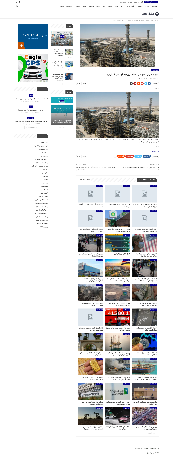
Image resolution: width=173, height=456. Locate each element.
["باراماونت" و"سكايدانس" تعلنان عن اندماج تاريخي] (90, 342)
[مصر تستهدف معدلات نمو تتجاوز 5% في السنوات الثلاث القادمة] (117, 268)
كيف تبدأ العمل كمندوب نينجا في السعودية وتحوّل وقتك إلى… (31, 121)
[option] (62, 111)
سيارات (110, 6)
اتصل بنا (130, 2)
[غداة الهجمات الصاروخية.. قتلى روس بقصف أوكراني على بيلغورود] (117, 366)
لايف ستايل (77, 6)
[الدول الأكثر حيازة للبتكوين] (117, 243)
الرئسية (154, 6)
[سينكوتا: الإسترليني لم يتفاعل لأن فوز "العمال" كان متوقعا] (90, 218)
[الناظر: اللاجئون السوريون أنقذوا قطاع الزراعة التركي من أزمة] (144, 193)
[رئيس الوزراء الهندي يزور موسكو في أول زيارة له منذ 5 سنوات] (144, 218)
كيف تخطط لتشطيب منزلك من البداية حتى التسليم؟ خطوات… (31, 99)
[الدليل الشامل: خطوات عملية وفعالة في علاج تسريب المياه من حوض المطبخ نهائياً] (62, 38)
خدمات (62, 36)
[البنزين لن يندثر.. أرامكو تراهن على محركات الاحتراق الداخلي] (117, 292)
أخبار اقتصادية (154, 70)
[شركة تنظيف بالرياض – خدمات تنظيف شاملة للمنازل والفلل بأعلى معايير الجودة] (69, 64)
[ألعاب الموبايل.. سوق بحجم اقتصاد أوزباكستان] (117, 193)
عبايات (46, 179)
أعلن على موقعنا (138, 2)
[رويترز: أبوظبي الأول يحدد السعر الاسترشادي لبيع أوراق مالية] (90, 268)
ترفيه (122, 6)
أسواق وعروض (130, 6)
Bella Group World (42, 220)
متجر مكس (44, 186)
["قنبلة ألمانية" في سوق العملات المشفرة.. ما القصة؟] (144, 342)
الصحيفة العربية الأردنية (41, 200)
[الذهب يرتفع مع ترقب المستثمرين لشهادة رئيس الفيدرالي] (90, 366)
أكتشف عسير (44, 193)
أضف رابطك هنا (43, 142)
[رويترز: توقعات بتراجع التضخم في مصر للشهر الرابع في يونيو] (144, 416)
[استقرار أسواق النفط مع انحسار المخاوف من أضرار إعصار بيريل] (90, 416)
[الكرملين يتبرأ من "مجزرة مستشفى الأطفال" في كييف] (90, 292)
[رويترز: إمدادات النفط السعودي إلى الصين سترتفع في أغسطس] (117, 342)
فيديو (84, 6)
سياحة (116, 6)
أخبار (148, 6)
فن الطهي (91, 6)
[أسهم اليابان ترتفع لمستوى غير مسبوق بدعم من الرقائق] (117, 317)
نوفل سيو (45, 173)
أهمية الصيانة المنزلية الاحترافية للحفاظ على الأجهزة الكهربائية (57, 76)
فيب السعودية (44, 189)
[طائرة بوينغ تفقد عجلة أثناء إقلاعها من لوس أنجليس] (144, 391)
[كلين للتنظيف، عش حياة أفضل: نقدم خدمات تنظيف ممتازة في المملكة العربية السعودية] (62, 111)
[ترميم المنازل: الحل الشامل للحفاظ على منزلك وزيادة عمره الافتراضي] (69, 52)
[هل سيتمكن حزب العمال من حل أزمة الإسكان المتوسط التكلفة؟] (144, 268)
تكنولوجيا (140, 6)
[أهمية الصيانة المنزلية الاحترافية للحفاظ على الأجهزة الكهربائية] (69, 76)
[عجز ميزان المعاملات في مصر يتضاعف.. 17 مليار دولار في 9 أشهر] (144, 366)
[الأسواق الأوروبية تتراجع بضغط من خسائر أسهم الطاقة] (144, 317)
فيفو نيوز (45, 176)
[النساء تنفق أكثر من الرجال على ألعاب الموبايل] (90, 193)
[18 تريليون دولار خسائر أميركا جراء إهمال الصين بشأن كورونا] (144, 243)
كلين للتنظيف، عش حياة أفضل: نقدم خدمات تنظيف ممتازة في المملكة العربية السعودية (62, 120)
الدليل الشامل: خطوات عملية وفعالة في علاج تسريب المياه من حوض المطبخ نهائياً (62, 41)
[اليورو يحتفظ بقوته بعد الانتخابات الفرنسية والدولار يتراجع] (144, 292)
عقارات (98, 6)
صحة (104, 6)
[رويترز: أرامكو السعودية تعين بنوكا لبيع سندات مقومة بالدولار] (117, 391)
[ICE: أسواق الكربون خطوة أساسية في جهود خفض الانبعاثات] (90, 317)
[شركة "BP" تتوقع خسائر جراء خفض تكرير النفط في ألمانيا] (117, 218)
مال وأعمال (69, 6)
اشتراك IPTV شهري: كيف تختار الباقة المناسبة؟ (31, 110)
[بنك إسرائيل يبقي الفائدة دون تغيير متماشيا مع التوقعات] (90, 391)
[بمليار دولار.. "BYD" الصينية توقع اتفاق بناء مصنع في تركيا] (117, 416)
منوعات (62, 6)
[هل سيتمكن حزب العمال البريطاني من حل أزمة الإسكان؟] (90, 243)
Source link (155, 151)
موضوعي (45, 183)
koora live (123, 2)
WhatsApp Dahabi (42, 223)
